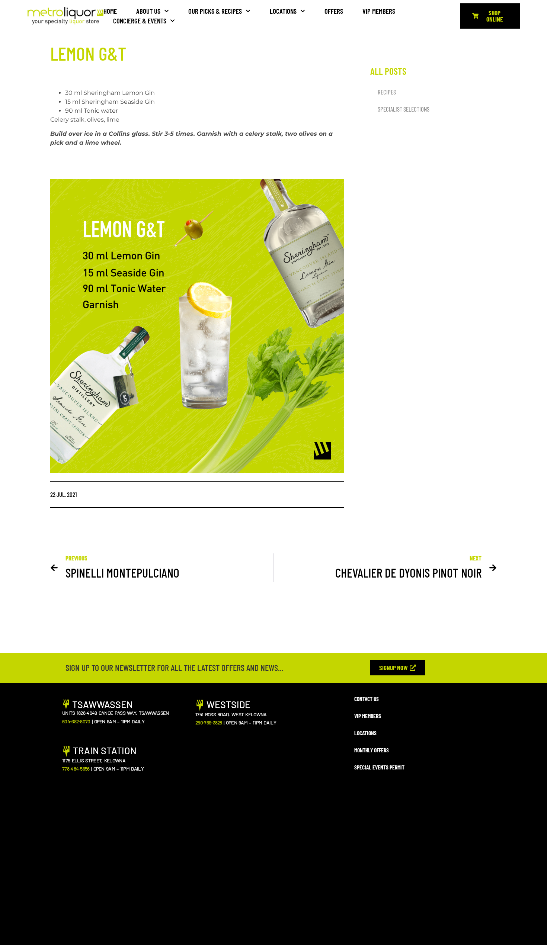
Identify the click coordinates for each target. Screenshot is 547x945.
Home (110, 11)
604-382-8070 (76, 721)
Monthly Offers (371, 750)
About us (148, 11)
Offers (333, 11)
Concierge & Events (139, 20)
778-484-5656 (76, 768)
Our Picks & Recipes (215, 11)
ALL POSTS (388, 71)
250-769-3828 (208, 722)
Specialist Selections (403, 109)
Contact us (366, 698)
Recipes (387, 92)
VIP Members (378, 11)
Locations (283, 11)
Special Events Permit (379, 767)
